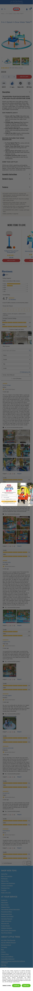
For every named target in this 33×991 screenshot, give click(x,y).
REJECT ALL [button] (26, 985)
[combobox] (2, 497)
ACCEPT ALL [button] (16, 985)
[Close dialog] (32, 483)
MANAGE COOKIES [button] (7, 985)
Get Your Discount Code (9, 501)
